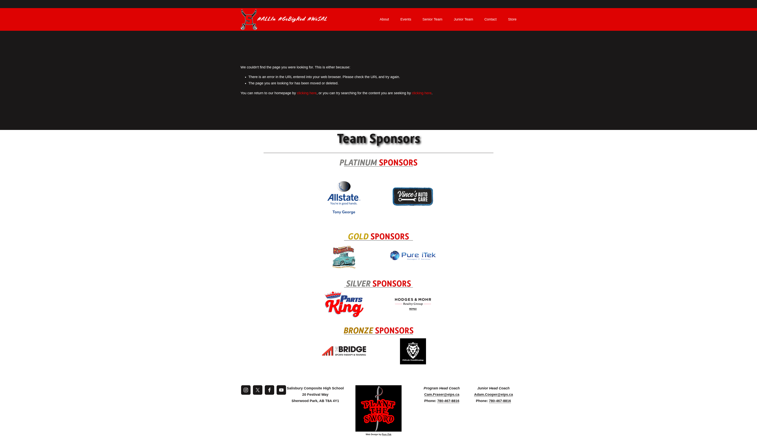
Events (405, 19)
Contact (490, 19)
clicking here (307, 93)
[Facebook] (269, 390)
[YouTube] (281, 390)
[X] (257, 390)
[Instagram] (246, 390)
